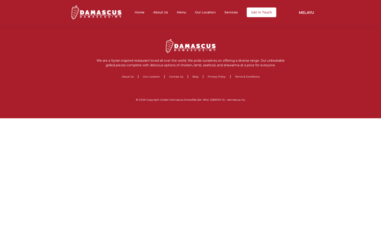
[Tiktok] (204, 89)
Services (231, 12)
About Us (160, 12)
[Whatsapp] (195, 89)
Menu (181, 12)
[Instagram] (186, 89)
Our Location (205, 12)
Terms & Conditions (247, 76)
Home (139, 12)
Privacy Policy (217, 76)
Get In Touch (261, 12)
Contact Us (176, 76)
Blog (195, 76)
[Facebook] (177, 89)
